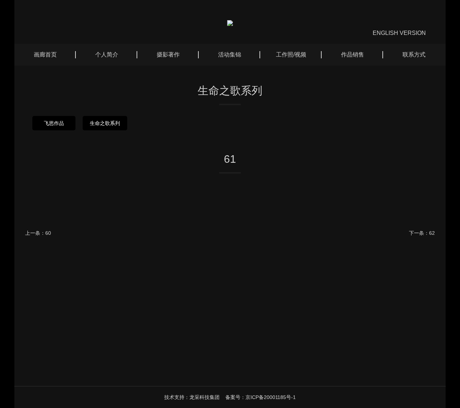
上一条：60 (38, 233)
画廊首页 (45, 54)
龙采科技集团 (204, 397)
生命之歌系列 (105, 123)
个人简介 (106, 54)
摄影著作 (168, 54)
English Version (399, 33)
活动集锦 (229, 54)
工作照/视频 (291, 54)
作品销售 (352, 54)
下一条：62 (422, 233)
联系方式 (414, 54)
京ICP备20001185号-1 (270, 397)
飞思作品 (54, 123)
